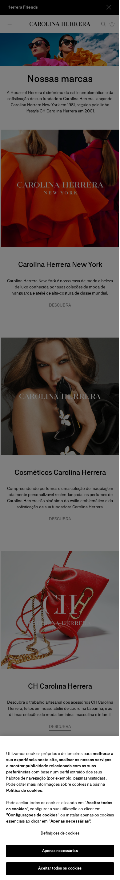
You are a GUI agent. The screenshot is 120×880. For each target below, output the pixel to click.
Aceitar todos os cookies (60, 868)
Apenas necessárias (60, 850)
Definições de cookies (60, 833)
